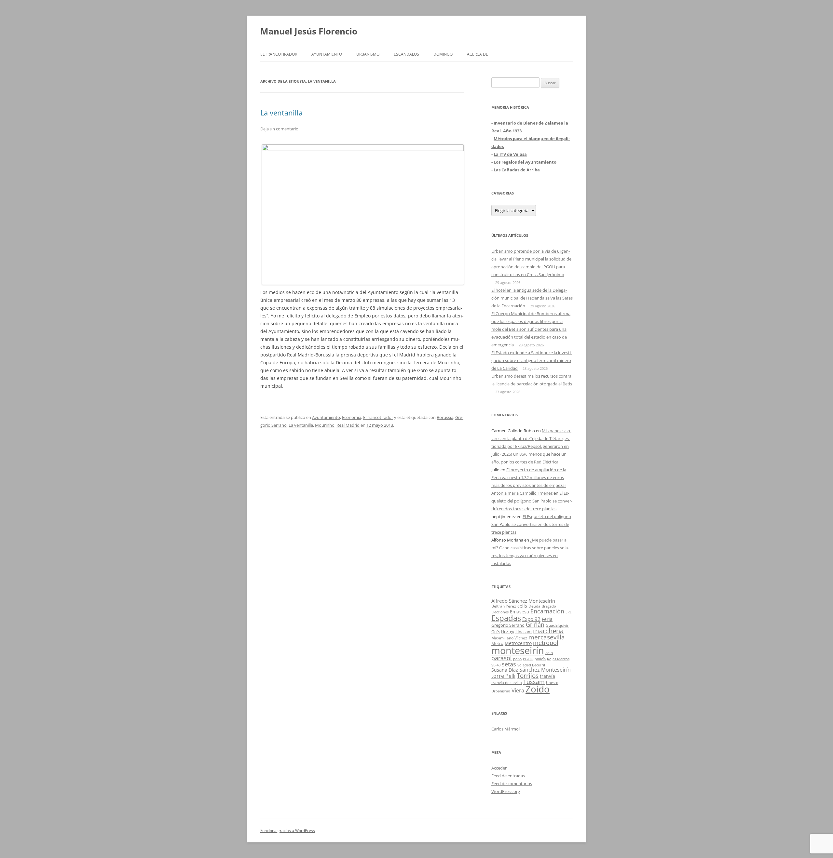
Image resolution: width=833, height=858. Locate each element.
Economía (351, 417)
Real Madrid (348, 425)
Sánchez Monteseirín (545, 669)
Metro (497, 643)
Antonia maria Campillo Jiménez (522, 493)
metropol (545, 643)
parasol (501, 658)
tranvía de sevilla (506, 682)
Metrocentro (518, 643)
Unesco (552, 682)
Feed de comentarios (511, 783)
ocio (549, 652)
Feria (547, 619)
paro (517, 658)
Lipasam (523, 632)
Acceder (499, 768)
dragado (549, 606)
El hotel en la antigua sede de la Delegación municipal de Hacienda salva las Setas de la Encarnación (532, 298)
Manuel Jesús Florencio (308, 31)
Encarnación (547, 611)
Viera (518, 690)
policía (540, 658)
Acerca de (477, 54)
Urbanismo (367, 54)
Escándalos (406, 54)
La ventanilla (281, 112)
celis (522, 606)
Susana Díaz (504, 670)
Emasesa (519, 612)
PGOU (528, 658)
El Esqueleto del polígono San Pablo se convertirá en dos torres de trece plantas (531, 501)
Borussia (445, 417)
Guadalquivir (557, 625)
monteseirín (517, 650)
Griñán (535, 624)
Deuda (534, 606)
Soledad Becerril (531, 665)
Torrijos (528, 675)
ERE (569, 612)
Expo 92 (531, 619)
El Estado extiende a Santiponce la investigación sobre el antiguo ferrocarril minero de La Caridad (531, 360)
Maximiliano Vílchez (509, 638)
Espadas (506, 617)
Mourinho (325, 425)
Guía (495, 632)
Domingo (443, 54)
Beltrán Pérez (503, 606)
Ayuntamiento (326, 54)
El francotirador (278, 54)
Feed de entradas (508, 776)
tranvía (547, 676)
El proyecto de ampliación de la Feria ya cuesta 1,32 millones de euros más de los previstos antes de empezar (528, 477)
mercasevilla (546, 637)
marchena (548, 630)
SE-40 (495, 665)
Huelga (507, 631)
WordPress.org (505, 791)
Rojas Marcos (558, 658)
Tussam (534, 681)
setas (509, 664)
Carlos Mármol (505, 729)
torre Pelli (503, 675)
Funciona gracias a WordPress (287, 830)
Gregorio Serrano (508, 625)
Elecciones (500, 612)
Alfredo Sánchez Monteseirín (523, 600)
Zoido (538, 689)
